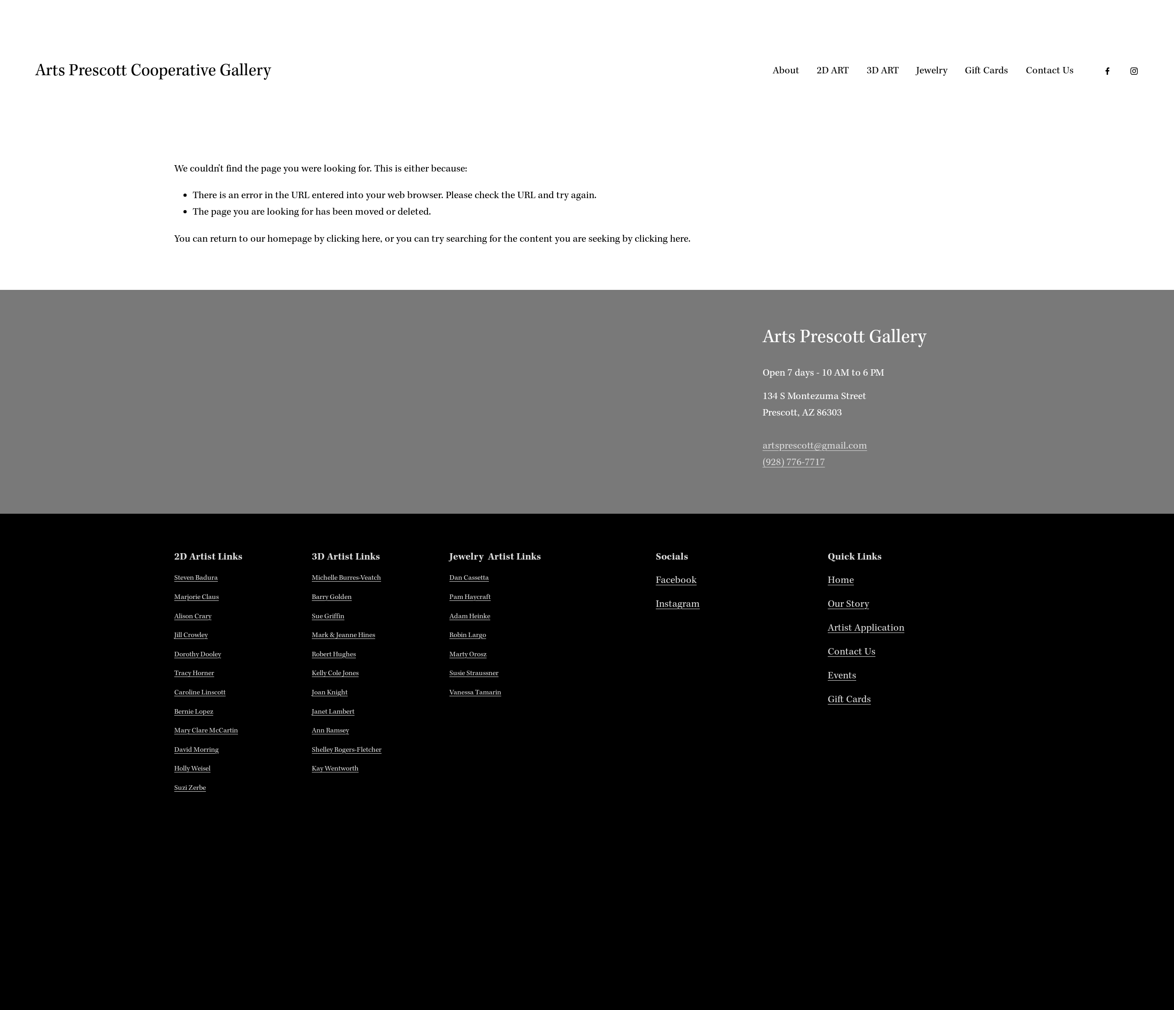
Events (842, 676)
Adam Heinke (469, 616)
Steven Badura (196, 578)
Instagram (678, 604)
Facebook (676, 580)
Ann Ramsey (330, 731)
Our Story (848, 604)
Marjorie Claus (196, 597)
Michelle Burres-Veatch (346, 578)
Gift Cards (986, 71)
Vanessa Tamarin (475, 693)
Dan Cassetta (469, 578)
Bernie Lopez (193, 712)
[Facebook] (1107, 71)
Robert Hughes (334, 654)
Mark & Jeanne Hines (343, 635)
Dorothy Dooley (197, 654)
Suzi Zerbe (190, 788)
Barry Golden (332, 597)
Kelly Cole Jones (335, 673)
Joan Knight (330, 693)
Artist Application (866, 628)
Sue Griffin (328, 616)
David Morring (196, 750)
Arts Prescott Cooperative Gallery (153, 71)
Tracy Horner (194, 673)
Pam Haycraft (470, 597)
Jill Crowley (191, 635)
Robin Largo (467, 635)
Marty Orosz (468, 654)
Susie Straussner (473, 673)
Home (841, 580)
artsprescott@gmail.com (815, 446)
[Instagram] (1134, 71)
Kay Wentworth (335, 769)
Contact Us (1050, 71)
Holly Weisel (192, 769)
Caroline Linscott (200, 693)
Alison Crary (192, 616)
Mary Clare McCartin (206, 731)
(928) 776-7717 (794, 462)
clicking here (353, 239)
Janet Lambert (333, 712)
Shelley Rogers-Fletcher (347, 750)
